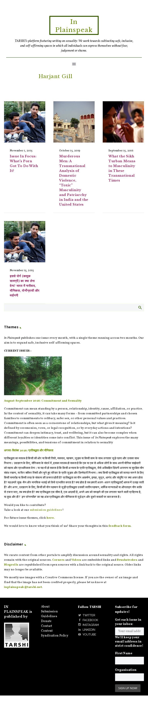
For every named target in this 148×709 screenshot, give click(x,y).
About (45, 607)
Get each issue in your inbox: (128, 622)
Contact (46, 626)
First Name (123, 653)
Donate (46, 621)
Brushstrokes (127, 560)
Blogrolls (11, 565)
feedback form (119, 526)
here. (50, 518)
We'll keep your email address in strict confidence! (129, 641)
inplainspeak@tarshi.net (23, 587)
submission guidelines (46, 510)
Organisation (126, 670)
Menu (74, 64)
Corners (58, 560)
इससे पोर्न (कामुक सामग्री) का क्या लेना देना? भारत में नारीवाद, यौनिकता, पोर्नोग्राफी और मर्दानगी (25, 285)
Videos (76, 560)
